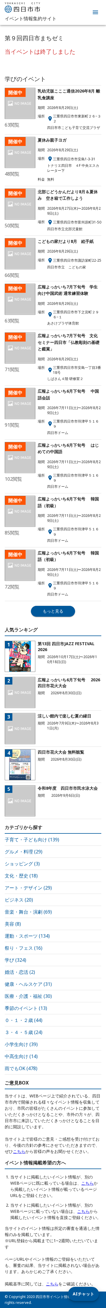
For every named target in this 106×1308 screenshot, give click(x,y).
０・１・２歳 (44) (23, 1020)
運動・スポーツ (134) (27, 936)
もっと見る (53, 611)
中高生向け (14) (21, 1056)
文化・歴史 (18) (21, 875)
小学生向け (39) (21, 1044)
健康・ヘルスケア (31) (28, 984)
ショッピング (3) (22, 863)
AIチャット (83, 1294)
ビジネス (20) (19, 900)
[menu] (95, 12)
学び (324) (15, 960)
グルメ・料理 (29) (23, 851)
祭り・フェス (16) (23, 948)
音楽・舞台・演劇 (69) (28, 912)
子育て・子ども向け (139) (32, 839)
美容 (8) (13, 924)
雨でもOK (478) (21, 1068)
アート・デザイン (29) (28, 888)
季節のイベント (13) (26, 1008)
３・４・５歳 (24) (23, 1032)
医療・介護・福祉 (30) (28, 996)
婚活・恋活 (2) (20, 972)
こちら (19, 1151)
